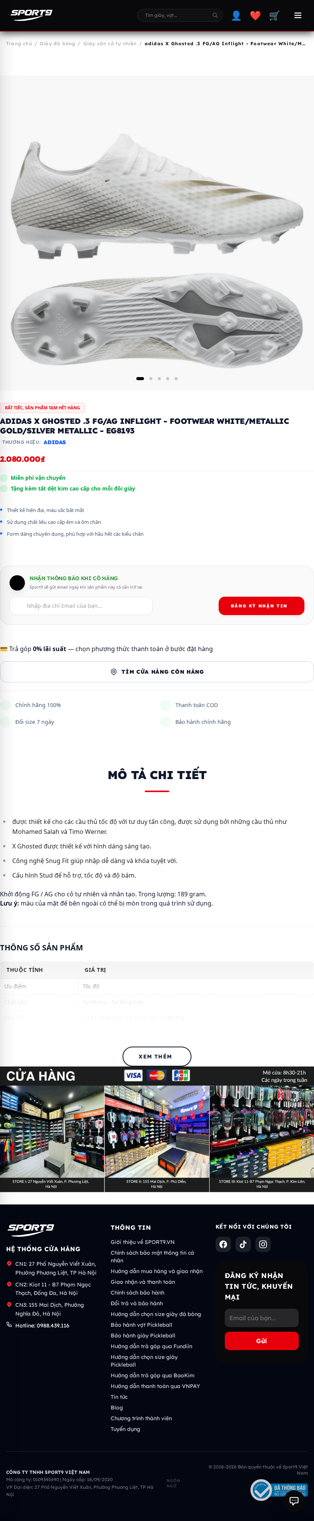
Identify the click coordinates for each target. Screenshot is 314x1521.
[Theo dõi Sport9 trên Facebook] (223, 1244)
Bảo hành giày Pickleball (143, 1335)
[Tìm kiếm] (215, 15)
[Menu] (298, 15)
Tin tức (119, 1396)
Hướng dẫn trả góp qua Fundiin (151, 1346)
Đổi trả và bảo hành (137, 1303)
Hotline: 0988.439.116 (42, 1325)
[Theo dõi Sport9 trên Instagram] (263, 1244)
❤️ (255, 15)
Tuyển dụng (125, 1429)
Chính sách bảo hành (137, 1292)
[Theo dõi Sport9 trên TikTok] (243, 1244)
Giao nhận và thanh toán (143, 1281)
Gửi (261, 1341)
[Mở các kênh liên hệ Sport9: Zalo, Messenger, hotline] (294, 1501)
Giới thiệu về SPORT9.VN (143, 1242)
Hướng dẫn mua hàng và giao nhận (157, 1271)
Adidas (55, 442)
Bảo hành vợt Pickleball (141, 1324)
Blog (117, 1407)
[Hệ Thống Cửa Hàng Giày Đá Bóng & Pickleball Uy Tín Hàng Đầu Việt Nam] (31, 15)
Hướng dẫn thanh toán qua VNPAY (155, 1386)
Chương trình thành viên (141, 1418)
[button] (140, 378)
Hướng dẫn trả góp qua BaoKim (153, 1375)
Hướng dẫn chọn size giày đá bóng (156, 1314)
